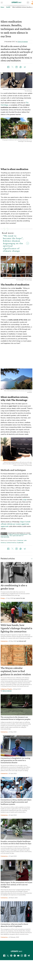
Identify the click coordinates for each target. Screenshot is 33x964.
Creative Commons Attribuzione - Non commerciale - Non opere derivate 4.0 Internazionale (16, 535)
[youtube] (18, 956)
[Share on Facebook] (8, 67)
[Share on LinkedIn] (16, 67)
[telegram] (29, 956)
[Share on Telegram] (25, 67)
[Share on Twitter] (12, 67)
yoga (24, 499)
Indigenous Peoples (6, 689)
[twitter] (8, 956)
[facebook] (4, 956)
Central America (11, 543)
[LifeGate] (16, 2)
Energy (3, 598)
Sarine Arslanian (23, 42)
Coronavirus (4, 641)
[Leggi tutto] (31, 558)
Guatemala (20, 543)
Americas (20, 540)
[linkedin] (25, 956)
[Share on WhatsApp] (21, 67)
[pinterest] (11, 956)
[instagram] (22, 956)
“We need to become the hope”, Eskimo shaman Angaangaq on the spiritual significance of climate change (13, 243)
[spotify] (15, 956)
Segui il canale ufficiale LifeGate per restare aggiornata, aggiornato (15, 524)
